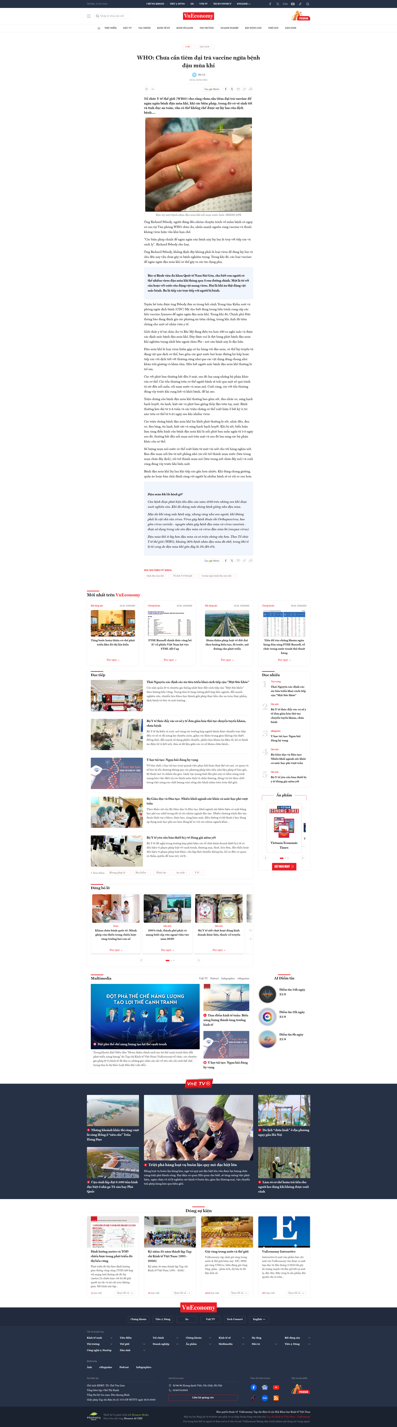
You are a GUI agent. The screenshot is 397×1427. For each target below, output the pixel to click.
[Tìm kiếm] (97, 16)
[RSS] (276, 1398)
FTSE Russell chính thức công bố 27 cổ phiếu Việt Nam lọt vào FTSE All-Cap (170, 644)
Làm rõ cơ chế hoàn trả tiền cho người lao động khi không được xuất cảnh (283, 1187)
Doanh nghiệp (230, 28)
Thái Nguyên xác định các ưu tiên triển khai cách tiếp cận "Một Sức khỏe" (198, 682)
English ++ (244, 4)
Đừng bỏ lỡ (100, 888)
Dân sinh (290, 28)
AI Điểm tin (284, 978)
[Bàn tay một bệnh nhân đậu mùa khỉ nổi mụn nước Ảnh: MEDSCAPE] (198, 119)
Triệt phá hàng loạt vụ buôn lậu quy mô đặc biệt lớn (192, 1165)
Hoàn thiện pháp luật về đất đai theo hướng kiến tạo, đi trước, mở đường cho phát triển (227, 644)
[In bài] (146, 89)
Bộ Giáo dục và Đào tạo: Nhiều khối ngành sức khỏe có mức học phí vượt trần (197, 801)
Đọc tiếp (98, 675)
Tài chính (144, 28)
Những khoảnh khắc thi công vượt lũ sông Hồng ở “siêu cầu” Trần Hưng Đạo (113, 1135)
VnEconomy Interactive (279, 1251)
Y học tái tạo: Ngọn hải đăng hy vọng (172, 760)
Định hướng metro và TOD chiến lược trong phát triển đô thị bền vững (111, 1256)
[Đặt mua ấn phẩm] (301, 15)
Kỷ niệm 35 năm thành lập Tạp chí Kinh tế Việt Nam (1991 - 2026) (170, 1256)
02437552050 (180, 1390)
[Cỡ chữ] (152, 89)
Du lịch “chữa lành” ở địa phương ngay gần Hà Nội (283, 1133)
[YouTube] (292, 3)
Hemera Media (140, 1415)
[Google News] (307, 3)
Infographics (228, 978)
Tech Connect (222, 4)
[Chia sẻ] (250, 89)
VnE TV (203, 4)
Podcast (214, 978)
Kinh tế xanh (184, 28)
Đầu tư (127, 28)
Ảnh (89, 1367)
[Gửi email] (238, 89)
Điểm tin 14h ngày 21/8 (292, 992)
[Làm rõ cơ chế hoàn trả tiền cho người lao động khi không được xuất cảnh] (284, 1162)
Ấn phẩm (284, 795)
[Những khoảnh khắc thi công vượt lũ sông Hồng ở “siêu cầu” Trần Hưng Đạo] (113, 1110)
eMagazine (275, 731)
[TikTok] (300, 3)
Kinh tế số (163, 28)
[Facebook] (270, 3)
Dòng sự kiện (198, 1211)
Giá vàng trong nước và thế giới (226, 1251)
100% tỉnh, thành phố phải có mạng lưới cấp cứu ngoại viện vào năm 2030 (167, 934)
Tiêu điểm (111, 28)
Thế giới (273, 28)
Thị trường (207, 28)
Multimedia (101, 978)
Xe (192, 4)
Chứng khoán (155, 4)
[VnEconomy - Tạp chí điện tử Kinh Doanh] (198, 1307)
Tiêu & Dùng (177, 4)
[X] (277, 3)
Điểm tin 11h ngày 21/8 (292, 1015)
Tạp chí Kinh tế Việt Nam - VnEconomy (288, 1417)
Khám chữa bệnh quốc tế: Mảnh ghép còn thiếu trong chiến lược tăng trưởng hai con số (116, 934)
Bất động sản (253, 28)
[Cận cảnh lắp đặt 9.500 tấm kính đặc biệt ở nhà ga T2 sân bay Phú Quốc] (113, 1162)
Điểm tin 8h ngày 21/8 (291, 1037)
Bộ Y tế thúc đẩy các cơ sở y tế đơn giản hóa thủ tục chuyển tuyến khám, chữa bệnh (196, 723)
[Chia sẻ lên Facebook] (225, 89)
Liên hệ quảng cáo (203, 1397)
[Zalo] (285, 3)
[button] (167, 960)
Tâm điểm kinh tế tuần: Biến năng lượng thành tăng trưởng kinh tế (225, 1020)
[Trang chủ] (99, 28)
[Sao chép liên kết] (244, 89)
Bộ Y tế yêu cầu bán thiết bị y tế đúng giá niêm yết (181, 837)
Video (116, 926)
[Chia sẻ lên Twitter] (231, 89)
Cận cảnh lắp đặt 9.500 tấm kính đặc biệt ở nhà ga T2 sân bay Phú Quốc (112, 1187)
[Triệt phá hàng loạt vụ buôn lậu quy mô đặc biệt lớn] (198, 1127)
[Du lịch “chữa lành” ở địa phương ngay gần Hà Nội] (284, 1110)
